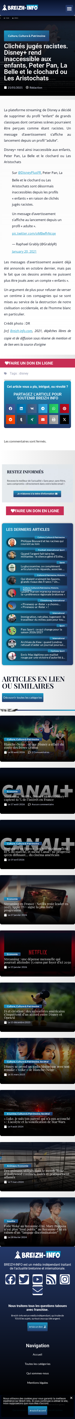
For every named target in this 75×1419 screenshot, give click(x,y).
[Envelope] (38, 1290)
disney (23, 373)
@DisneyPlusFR (29, 172)
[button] (69, 9)
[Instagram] (65, 1279)
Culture (12, 35)
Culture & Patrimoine (32, 35)
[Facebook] (10, 1279)
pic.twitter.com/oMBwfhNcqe (34, 233)
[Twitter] (24, 1279)
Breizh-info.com (21, 331)
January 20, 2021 (24, 251)
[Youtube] (38, 1279)
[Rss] (51, 1279)
